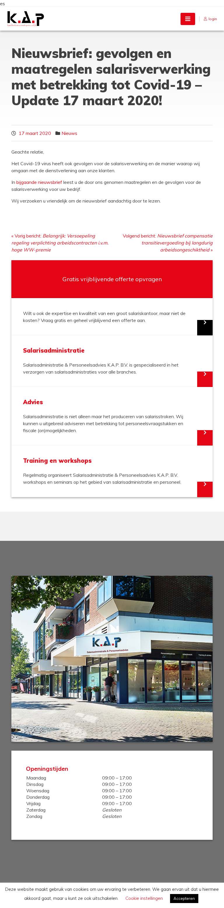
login (213, 19)
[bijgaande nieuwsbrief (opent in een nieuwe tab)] (62, 182)
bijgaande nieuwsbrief (39, 182)
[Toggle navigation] (188, 19)
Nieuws (69, 133)
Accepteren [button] (184, 898)
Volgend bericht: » (168, 243)
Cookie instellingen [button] (144, 898)
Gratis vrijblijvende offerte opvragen (112, 279)
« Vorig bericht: (59, 243)
